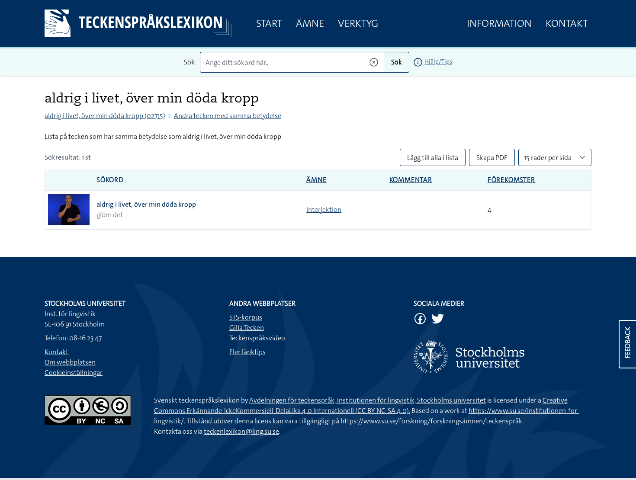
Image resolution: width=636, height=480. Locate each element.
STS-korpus (245, 317)
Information (499, 23)
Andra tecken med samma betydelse (227, 115)
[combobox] (292, 62)
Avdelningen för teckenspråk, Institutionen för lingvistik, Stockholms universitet (367, 400)
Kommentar (410, 179)
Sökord (110, 179)
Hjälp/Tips (438, 61)
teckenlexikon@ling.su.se (241, 431)
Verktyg (358, 23)
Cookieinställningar (74, 372)
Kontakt (567, 23)
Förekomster (511, 179)
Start (269, 23)
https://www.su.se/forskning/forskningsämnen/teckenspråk (431, 421)
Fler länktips (247, 351)
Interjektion (323, 209)
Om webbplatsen (70, 362)
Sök (396, 62)
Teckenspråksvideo (257, 337)
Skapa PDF (492, 157)
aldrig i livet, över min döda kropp (146, 204)
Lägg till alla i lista (432, 157)
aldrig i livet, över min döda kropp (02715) (105, 115)
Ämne (310, 23)
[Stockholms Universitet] (502, 356)
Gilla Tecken (246, 327)
